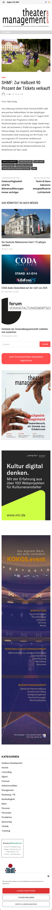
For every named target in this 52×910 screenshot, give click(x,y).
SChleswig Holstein (24, 165)
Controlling (7, 772)
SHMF (34, 168)
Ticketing (6, 830)
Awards (5, 767)
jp (10, 94)
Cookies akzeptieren (26, 891)
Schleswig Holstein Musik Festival (16, 168)
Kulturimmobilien (9, 785)
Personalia (6, 812)
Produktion (7, 817)
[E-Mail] (49, 2)
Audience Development (12, 763)
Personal (6, 808)
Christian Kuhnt (25, 161)
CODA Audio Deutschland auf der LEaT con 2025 (24, 287)
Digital (4, 776)
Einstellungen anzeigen (26, 904)
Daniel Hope (38, 161)
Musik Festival (8, 165)
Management (8, 790)
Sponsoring (7, 821)
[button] (48, 876)
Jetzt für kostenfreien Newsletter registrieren (26, 358)
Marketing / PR (8, 794)
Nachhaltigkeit (8, 799)
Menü (7, 32)
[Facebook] (46, 2)
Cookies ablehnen (26, 897)
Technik (5, 826)
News (4, 77)
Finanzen (6, 781)
